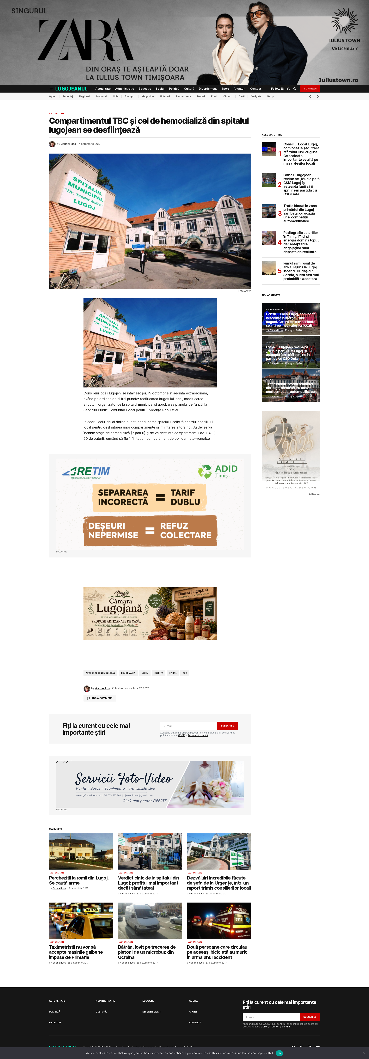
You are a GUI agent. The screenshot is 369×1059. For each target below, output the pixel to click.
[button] (51, 88)
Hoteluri (165, 96)
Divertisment (151, 1011)
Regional (84, 96)
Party (270, 96)
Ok (279, 1053)
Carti (242, 96)
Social (271, 379)
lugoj (145, 673)
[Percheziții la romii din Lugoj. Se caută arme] (81, 851)
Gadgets (256, 96)
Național (101, 96)
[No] (364, 1053)
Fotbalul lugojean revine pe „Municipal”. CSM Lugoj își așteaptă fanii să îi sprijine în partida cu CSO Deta (301, 184)
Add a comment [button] (102, 698)
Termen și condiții (198, 735)
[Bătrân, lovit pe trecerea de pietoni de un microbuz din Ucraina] (150, 921)
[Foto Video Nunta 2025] (150, 784)
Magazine (148, 96)
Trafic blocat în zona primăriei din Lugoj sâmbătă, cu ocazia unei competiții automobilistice (300, 213)
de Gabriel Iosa (274, 330)
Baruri (201, 96)
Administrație (275, 310)
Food (214, 96)
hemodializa (128, 673)
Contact (195, 1022)
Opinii (52, 96)
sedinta (158, 673)
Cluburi (227, 96)
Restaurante (183, 96)
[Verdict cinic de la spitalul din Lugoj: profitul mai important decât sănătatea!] (150, 851)
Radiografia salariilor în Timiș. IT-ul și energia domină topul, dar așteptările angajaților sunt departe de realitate (301, 242)
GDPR (181, 735)
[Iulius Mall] (184, 42)
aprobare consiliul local (100, 673)
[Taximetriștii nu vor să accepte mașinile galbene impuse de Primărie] (81, 921)
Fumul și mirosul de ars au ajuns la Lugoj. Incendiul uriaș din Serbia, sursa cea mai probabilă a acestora (301, 271)
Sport (270, 343)
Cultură (101, 1011)
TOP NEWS (310, 88)
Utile (116, 96)
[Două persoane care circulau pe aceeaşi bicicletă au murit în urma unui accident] (219, 921)
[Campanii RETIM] (150, 504)
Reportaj (68, 96)
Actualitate (57, 114)
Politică (54, 1011)
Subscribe (227, 725)
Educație (148, 1000)
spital (172, 673)
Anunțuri (130, 96)
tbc (185, 673)
